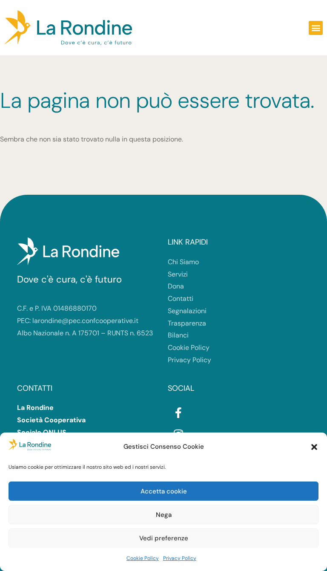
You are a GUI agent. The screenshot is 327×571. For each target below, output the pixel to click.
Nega (164, 514)
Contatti (180, 298)
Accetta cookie (164, 491)
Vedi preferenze (163, 538)
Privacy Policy (179, 558)
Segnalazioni (187, 310)
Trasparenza (187, 323)
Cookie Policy (142, 558)
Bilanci (178, 335)
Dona (176, 286)
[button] (314, 447)
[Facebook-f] (178, 412)
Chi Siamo (183, 261)
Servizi (178, 274)
